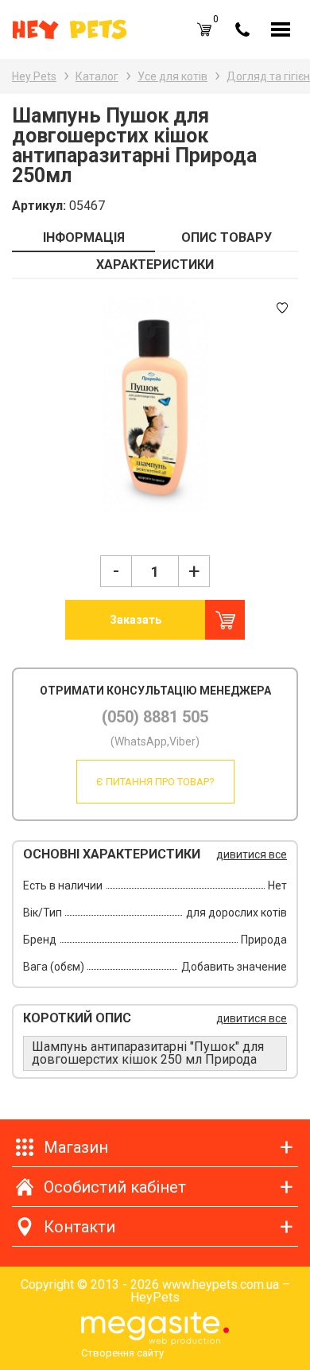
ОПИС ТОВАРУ (226, 237)
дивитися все (251, 854)
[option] (155, 403)
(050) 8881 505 (155, 717)
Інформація (84, 237)
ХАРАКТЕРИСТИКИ (155, 264)
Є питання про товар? (155, 782)
